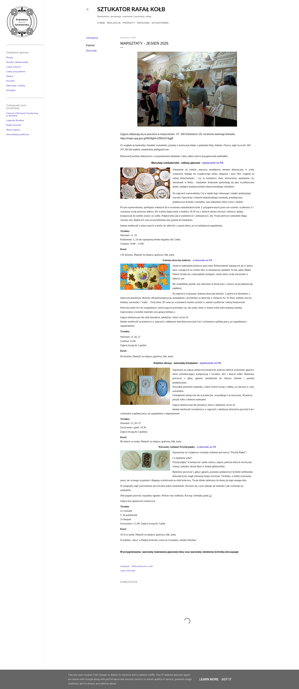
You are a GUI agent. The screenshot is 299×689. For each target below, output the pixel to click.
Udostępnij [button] (92, 38)
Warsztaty (91, 50)
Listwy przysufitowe (15, 71)
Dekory (9, 76)
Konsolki (10, 81)
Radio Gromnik (13, 125)
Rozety (9, 57)
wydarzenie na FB (212, 163)
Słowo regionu (13, 129)
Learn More (208, 679)
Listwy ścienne (13, 67)
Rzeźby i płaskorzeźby (17, 62)
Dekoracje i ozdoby (15, 85)
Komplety (10, 90)
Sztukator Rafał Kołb (131, 9)
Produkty (129, 23)
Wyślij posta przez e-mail (142, 566)
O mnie (101, 23)
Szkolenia (143, 23)
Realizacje (114, 23)
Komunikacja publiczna (17, 134)
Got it (227, 679)
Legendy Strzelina (15, 120)
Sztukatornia (160, 23)
